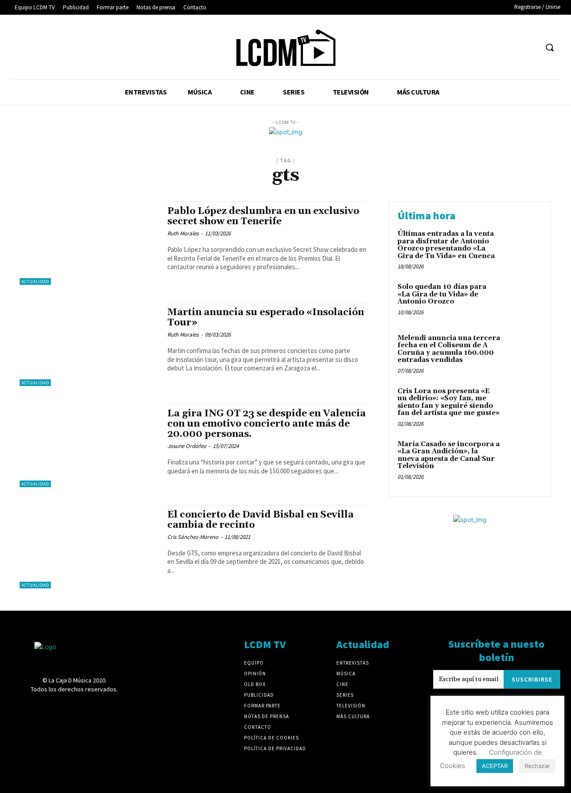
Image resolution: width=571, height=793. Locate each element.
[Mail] (481, 47)
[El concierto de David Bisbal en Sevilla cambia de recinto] (89, 546)
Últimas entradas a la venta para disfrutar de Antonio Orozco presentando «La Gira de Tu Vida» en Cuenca (446, 245)
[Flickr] (448, 47)
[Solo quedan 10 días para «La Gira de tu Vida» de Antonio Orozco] (523, 301)
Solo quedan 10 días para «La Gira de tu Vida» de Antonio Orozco (441, 294)
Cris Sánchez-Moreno (192, 537)
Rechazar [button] (537, 765)
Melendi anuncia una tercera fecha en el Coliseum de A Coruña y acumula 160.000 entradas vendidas (448, 349)
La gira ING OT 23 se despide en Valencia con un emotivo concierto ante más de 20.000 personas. (266, 424)
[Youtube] (531, 47)
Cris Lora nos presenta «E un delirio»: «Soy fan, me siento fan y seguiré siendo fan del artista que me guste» (448, 402)
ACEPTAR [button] (495, 765)
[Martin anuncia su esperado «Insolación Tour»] (89, 344)
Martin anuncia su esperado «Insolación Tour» (265, 318)
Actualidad (35, 281)
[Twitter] (514, 47)
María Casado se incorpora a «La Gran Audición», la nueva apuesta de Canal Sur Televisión (448, 455)
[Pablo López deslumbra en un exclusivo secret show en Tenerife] (89, 243)
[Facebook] (431, 47)
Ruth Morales (183, 233)
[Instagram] (464, 47)
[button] (549, 47)
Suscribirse (532, 679)
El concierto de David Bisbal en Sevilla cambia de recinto (260, 520)
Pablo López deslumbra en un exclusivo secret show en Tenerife (263, 216)
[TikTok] (497, 47)
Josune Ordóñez (187, 446)
